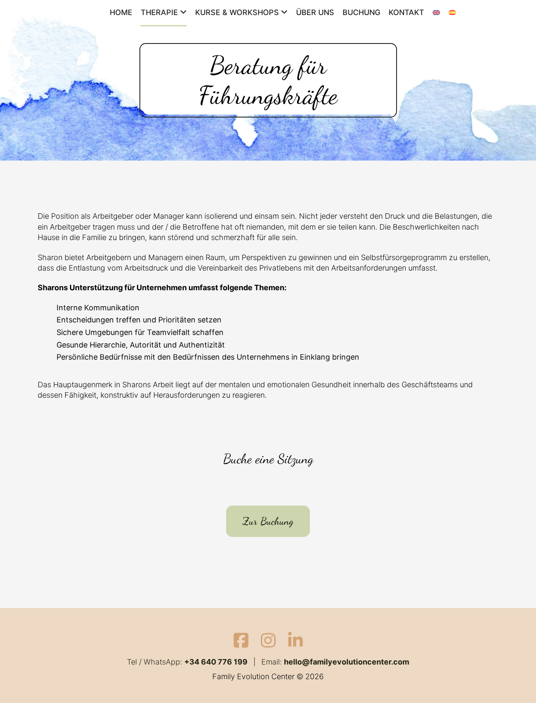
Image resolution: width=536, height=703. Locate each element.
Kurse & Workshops (237, 12)
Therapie (159, 12)
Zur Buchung (268, 521)
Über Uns (315, 12)
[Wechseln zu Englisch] (436, 13)
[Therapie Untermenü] (183, 12)
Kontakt (406, 12)
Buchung (361, 12)
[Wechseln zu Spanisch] (452, 13)
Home (121, 12)
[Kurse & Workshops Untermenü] (284, 12)
